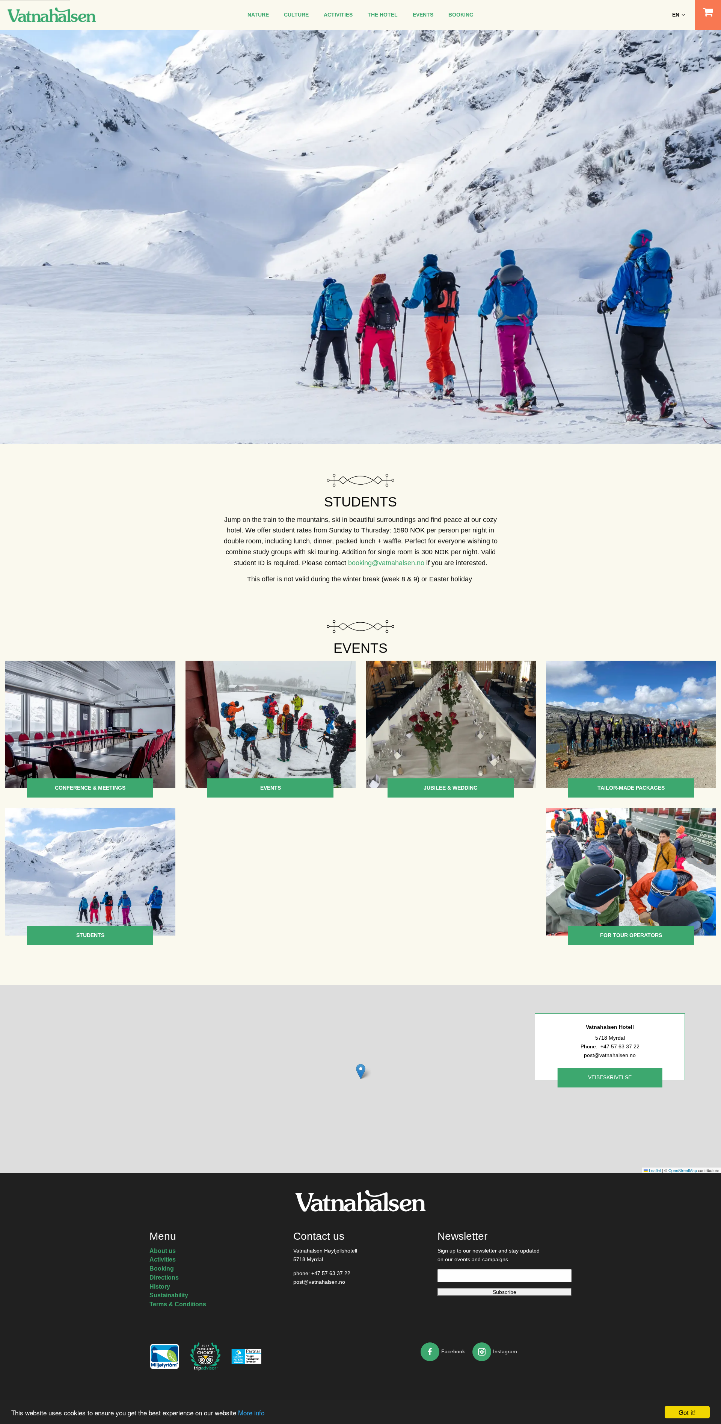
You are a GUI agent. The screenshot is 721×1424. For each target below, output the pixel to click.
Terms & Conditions (177, 1304)
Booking (161, 1268)
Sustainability (168, 1295)
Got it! (687, 1412)
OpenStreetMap (682, 1170)
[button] (360, 1071)
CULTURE (296, 15)
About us (162, 1251)
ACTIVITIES (338, 15)
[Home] (52, 14)
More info (251, 1412)
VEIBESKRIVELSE (610, 1077)
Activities (162, 1259)
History (159, 1286)
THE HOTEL (383, 15)
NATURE (258, 15)
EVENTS (423, 15)
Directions (164, 1277)
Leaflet (654, 1170)
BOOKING (461, 15)
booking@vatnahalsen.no (386, 563)
